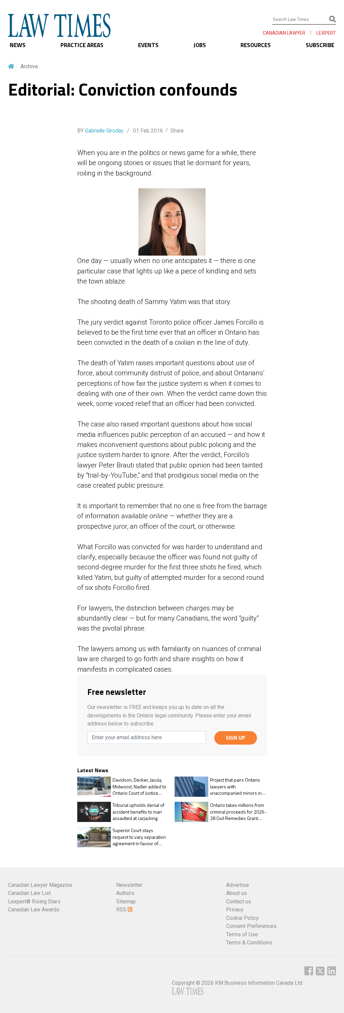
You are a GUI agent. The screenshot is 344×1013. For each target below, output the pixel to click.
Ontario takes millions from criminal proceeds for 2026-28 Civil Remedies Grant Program (238, 812)
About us (236, 893)
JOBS (200, 45)
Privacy (235, 909)
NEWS (18, 45)
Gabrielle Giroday (104, 130)
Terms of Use (242, 934)
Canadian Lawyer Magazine (40, 885)
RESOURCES (256, 45)
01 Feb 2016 (147, 130)
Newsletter (129, 885)
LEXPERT (326, 33)
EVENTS (148, 45)
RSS (122, 909)
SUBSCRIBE (320, 45)
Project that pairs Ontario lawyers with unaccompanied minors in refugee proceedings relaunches (236, 786)
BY (100, 130)
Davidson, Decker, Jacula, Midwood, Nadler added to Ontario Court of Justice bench (139, 786)
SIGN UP (235, 738)
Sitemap (126, 901)
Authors (125, 893)
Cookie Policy (242, 918)
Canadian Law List (29, 893)
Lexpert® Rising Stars (34, 901)
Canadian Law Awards (33, 909)
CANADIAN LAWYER (284, 33)
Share (177, 130)
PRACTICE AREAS (81, 45)
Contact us (238, 901)
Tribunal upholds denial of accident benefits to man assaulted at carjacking (138, 812)
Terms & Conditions (249, 942)
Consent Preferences (251, 926)
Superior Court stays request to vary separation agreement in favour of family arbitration (139, 837)
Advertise (237, 885)
